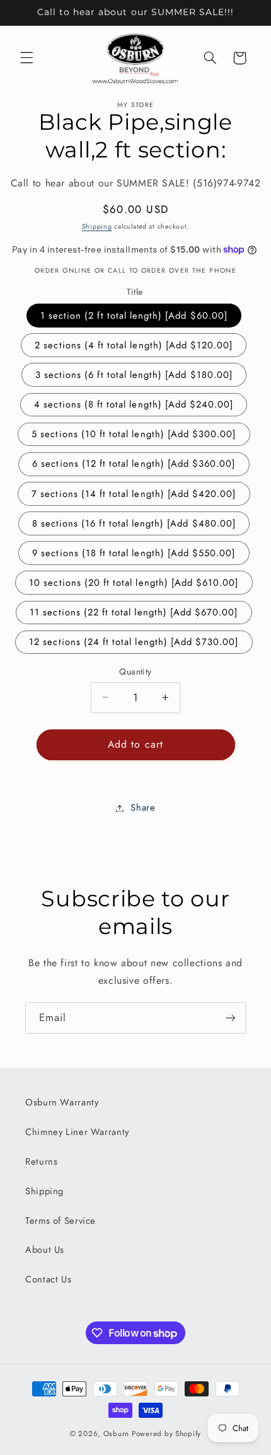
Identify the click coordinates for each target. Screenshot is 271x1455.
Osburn (116, 1434)
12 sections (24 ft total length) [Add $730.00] (133, 642)
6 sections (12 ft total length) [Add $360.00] (133, 464)
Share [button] (142, 807)
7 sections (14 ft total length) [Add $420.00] (134, 494)
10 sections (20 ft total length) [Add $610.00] (133, 583)
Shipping (97, 226)
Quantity (135, 671)
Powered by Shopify (166, 1434)
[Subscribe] (230, 1017)
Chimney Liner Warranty (77, 1132)
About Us (44, 1250)
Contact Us (48, 1279)
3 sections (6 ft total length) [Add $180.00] (134, 375)
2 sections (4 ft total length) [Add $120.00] (134, 345)
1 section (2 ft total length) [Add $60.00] (134, 315)
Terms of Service (60, 1221)
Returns (41, 1161)
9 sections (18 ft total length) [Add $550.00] (133, 553)
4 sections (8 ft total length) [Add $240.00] (133, 404)
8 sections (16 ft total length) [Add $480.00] (134, 523)
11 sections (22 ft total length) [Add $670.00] (134, 612)
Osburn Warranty (61, 1102)
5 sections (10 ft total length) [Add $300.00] (134, 434)
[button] (26, 57)
